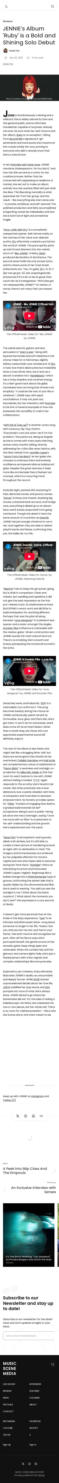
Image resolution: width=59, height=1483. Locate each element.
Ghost (41, 1475)
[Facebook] (29, 1463)
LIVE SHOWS (9, 1384)
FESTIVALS (8, 1404)
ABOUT (33, 1404)
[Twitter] (23, 1463)
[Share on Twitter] (17, 1116)
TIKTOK (6, 1434)
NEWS (6, 1397)
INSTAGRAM (9, 1421)
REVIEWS (7, 1391)
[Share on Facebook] (25, 1116)
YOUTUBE (8, 1428)
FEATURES (34, 1391)
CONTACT (8, 1411)
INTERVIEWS (35, 1384)
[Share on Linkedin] (33, 1116)
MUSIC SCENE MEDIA (9, 1368)
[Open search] (52, 6)
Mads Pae (8, 63)
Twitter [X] (9, 1100)
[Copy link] (41, 1116)
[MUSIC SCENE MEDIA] (29, 6)
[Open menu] (6, 6)
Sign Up (7, 1444)
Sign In (32, 1444)
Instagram (37, 1096)
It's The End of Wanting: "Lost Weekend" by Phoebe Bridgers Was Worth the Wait (28, 1258)
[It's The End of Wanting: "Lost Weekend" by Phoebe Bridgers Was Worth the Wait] (28, 1235)
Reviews (8, 21)
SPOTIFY (33, 1428)
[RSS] (35, 1463)
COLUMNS (34, 1397)
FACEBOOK (35, 1421)
